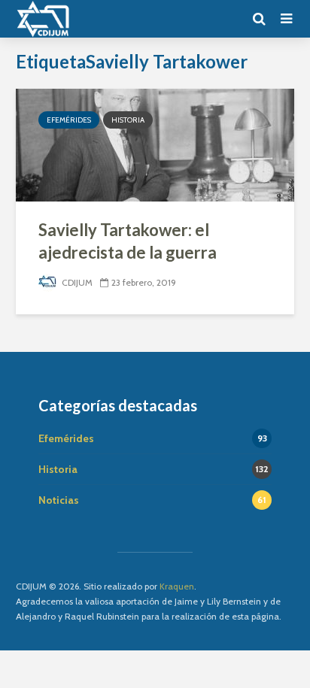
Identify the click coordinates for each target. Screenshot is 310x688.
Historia (127, 120)
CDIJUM (76, 282)
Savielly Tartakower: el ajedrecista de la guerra (127, 241)
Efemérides (69, 120)
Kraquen (177, 586)
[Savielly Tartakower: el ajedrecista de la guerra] (155, 144)
